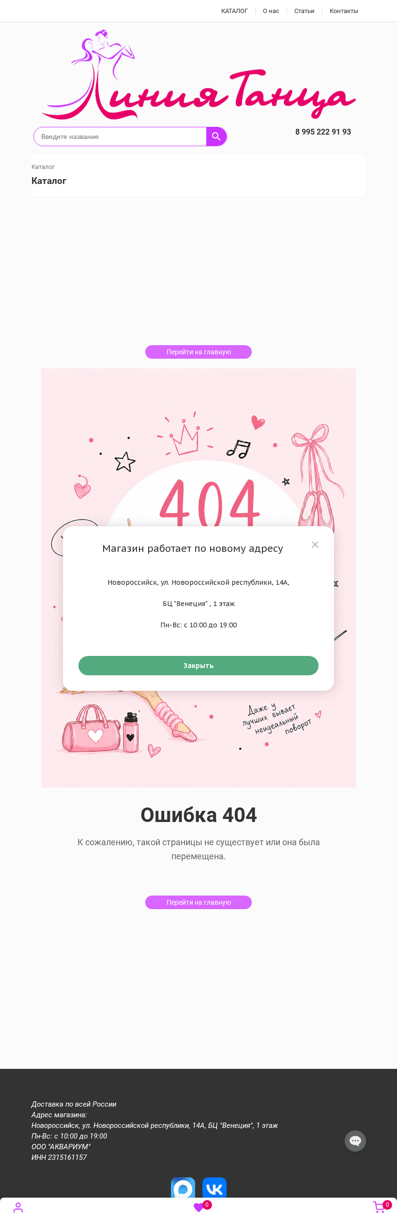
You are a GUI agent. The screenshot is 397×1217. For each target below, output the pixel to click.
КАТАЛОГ (234, 11)
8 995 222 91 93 (323, 132)
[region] (198, 608)
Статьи (304, 11)
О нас (271, 11)
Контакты (344, 11)
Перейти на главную (199, 352)
